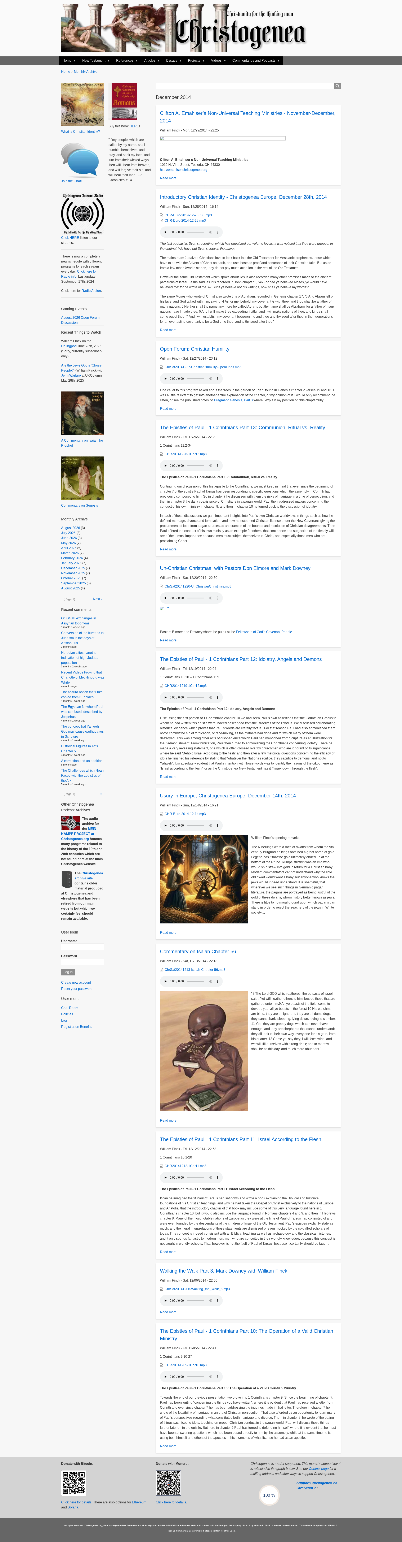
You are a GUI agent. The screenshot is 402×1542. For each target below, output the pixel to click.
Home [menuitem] (65, 62)
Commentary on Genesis (79, 505)
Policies (67, 1014)
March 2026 (70, 553)
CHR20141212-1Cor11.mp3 (185, 1166)
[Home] (188, 28)
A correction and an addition (82, 761)
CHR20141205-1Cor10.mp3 (186, 1365)
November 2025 (73, 573)
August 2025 (70, 588)
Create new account (76, 982)
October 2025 (71, 578)
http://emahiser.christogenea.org (183, 170)
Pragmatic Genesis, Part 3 (233, 400)
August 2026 (70, 528)
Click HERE (70, 237)
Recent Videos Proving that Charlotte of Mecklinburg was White (82, 677)
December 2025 (73, 568)
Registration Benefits (76, 1026)
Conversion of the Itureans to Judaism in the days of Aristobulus (82, 638)
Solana (73, 1507)
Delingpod (69, 346)
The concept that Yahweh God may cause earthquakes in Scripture (82, 731)
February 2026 (72, 558)
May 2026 (68, 543)
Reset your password (77, 989)
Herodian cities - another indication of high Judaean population (80, 657)
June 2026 (69, 538)
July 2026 (68, 533)
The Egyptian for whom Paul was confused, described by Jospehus (82, 712)
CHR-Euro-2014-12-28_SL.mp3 (188, 215)
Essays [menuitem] (170, 62)
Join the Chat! (71, 181)
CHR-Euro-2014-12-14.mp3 (185, 814)
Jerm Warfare (71, 375)
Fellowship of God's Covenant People (264, 632)
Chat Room (69, 1008)
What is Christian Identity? (80, 131)
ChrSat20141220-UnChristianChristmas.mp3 (198, 586)
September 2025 (73, 583)
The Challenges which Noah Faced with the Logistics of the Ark (82, 775)
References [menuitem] (123, 62)
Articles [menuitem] (148, 62)
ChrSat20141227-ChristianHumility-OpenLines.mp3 (203, 367)
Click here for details (76, 1502)
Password (69, 956)
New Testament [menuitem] (92, 62)
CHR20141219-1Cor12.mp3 (186, 686)
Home (65, 71)
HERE (134, 126)
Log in (65, 1020)
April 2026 (68, 548)
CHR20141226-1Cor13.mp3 (186, 454)
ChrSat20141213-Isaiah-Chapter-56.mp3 (195, 969)
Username (69, 941)
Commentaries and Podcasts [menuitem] (252, 62)
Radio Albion (91, 291)
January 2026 (71, 563)
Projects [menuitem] (192, 62)
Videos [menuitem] (215, 62)
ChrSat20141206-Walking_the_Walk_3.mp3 (197, 1289)
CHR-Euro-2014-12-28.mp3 (185, 220)
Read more (168, 178)
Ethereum (139, 1502)
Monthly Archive (86, 71)
